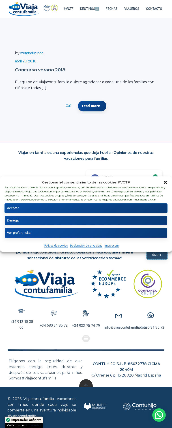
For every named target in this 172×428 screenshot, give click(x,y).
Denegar (13, 220)
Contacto (154, 9)
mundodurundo (31, 53)
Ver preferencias (19, 232)
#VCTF (68, 9)
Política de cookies (56, 245)
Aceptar (13, 208)
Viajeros (131, 9)
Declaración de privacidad (86, 245)
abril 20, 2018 (25, 61)
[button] (165, 182)
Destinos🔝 (89, 9)
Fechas (112, 9)
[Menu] (86, 338)
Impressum (112, 245)
